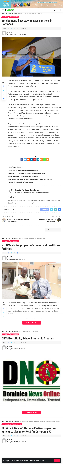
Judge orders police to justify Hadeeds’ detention (23, 176)
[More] (47, 159)
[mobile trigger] (3, 10)
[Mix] (41, 159)
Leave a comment (54, 229)
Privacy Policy (28, 460)
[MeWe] (38, 159)
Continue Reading (31, 323)
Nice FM (9, 32)
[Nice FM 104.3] (11, 10)
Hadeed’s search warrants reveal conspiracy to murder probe (27, 173)
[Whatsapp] (44, 159)
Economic (5, 16)
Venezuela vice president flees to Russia (21, 182)
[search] (51, 10)
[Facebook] (22, 159)
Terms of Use (39, 460)
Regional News (14, 16)
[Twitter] (25, 159)
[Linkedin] (31, 159)
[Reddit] (28, 159)
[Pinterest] (34, 159)
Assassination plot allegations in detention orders (23, 170)
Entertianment (7, 424)
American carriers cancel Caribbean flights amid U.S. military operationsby (30, 179)
